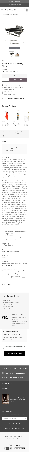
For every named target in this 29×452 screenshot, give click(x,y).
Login (3, 71)
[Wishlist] (24, 9)
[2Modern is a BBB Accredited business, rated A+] (8, 449)
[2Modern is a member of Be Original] (14, 445)
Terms (11, 436)
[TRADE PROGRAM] (14, 400)
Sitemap (6, 436)
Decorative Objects (7, 18)
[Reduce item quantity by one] (8, 81)
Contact (14, 321)
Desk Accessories (15, 334)
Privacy (15, 436)
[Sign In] (27, 9)
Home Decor (18, 337)
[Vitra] (5, 317)
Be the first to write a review (14, 353)
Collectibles (6, 334)
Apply (7, 71)
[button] (27, 11)
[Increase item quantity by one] (8, 79)
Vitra (3, 60)
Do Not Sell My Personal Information (9, 441)
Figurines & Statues (21, 18)
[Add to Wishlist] (3, 23)
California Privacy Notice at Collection (14, 438)
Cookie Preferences (22, 441)
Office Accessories (8, 340)
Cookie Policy (20, 436)
